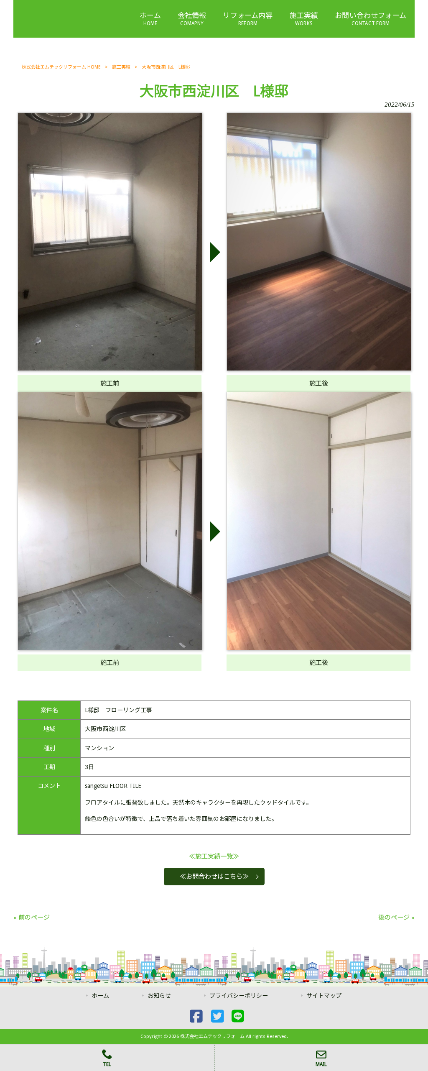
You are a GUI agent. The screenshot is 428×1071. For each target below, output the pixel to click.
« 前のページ (31, 917)
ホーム (100, 995)
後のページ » (396, 917)
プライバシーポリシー (238, 995)
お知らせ (159, 995)
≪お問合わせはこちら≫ (214, 876)
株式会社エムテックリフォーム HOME (61, 67)
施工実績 (121, 67)
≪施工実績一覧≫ (214, 856)
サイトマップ (323, 995)
